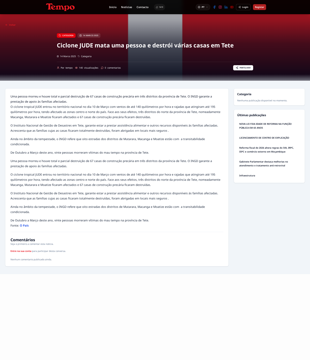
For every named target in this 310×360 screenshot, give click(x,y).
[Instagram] (220, 7)
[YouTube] (231, 7)
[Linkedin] (226, 7)
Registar (259, 7)
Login (245, 7)
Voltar (12, 24)
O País (24, 225)
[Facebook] (214, 7)
